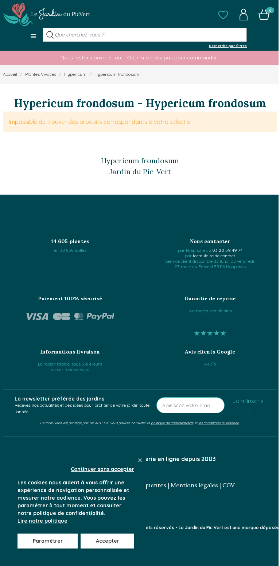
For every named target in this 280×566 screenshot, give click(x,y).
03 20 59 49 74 (227, 250)
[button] (223, 14)
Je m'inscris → (248, 405)
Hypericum (75, 74)
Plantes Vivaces (40, 74)
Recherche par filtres (228, 45)
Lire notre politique (42, 521)
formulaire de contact (214, 255)
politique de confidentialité (172, 423)
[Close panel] (140, 460)
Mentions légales (194, 485)
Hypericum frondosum (116, 74)
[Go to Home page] (46, 14)
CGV (228, 485)
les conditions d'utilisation (218, 423)
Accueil (10, 74)
